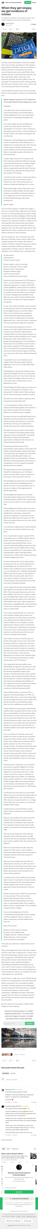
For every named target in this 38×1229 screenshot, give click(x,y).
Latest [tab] (8, 1149)
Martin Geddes (10, 23)
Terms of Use (27, 1202)
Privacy (18, 1216)
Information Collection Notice (22, 1204)
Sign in (34, 2)
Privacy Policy (18, 1206)
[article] (19, 1158)
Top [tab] (3, 1149)
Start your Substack (14, 1221)
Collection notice (31, 1216)
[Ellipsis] (35, 1089)
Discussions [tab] (15, 1149)
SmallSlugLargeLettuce (12, 1106)
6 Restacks (22, 1054)
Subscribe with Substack (20, 1198)
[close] (32, 1165)
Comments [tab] (5, 1073)
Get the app (27, 1221)
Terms (23, 1216)
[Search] (35, 1149)
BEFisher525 (9, 1089)
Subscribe (28, 2)
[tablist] (9, 1073)
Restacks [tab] (13, 1073)
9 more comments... (7, 1140)
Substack (10, 1225)
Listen (34, 24)
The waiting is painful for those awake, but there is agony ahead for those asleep (14, 1157)
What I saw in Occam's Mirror (12, 1154)
